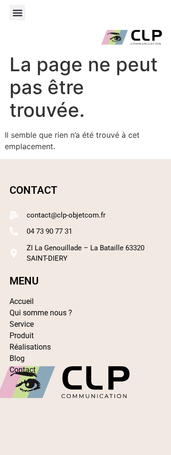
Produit (22, 335)
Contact (23, 369)
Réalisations (30, 346)
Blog (17, 358)
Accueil (22, 301)
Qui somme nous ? (41, 312)
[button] (17, 12)
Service (22, 324)
